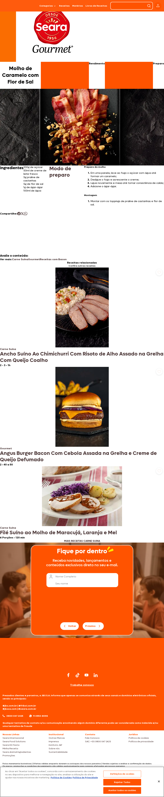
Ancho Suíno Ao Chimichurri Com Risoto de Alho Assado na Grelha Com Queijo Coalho (82, 357)
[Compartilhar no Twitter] (22, 213)
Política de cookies (139, 738)
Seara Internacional (13, 738)
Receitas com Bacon (53, 259)
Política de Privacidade (85, 777)
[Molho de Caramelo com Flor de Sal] (30, 6)
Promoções (9, 755)
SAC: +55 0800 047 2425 (98, 741)
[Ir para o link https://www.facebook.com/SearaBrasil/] (68, 675)
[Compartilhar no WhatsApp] (25, 213)
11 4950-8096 (40, 715)
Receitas (64, 5)
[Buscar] (149, 5)
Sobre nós (54, 748)
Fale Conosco (92, 738)
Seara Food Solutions (14, 741)
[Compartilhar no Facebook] (19, 213)
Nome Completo (65, 576)
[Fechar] (158, 781)
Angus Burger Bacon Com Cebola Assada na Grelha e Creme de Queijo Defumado (78, 456)
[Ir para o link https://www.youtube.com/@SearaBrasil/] (86, 675)
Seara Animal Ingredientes (17, 752)
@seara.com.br (27, 708)
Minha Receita (10, 748)
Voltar (72, 626)
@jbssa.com (10, 708)
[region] (82, 782)
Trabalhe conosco (82, 685)
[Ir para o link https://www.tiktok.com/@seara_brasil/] (77, 675)
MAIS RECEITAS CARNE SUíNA (82, 541)
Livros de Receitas (96, 5)
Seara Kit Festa (11, 745)
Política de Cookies (61, 777)
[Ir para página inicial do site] (82, 665)
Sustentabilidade (58, 752)
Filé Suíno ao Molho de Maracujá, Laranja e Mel (58, 532)
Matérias (77, 5)
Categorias (46, 5)
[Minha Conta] (157, 5)
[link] (82, 317)
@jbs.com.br (10, 705)
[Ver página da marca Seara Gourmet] (52, 32)
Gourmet (34, 259)
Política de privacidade (141, 741)
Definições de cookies (122, 774)
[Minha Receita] (11, 6)
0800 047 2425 (14, 715)
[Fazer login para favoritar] (159, 272)
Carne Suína (20, 259)
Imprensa (54, 741)
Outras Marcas (57, 738)
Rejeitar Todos (122, 782)
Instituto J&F (55, 745)
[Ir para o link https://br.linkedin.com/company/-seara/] (96, 675)
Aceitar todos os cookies (122, 790)
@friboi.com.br (27, 705)
